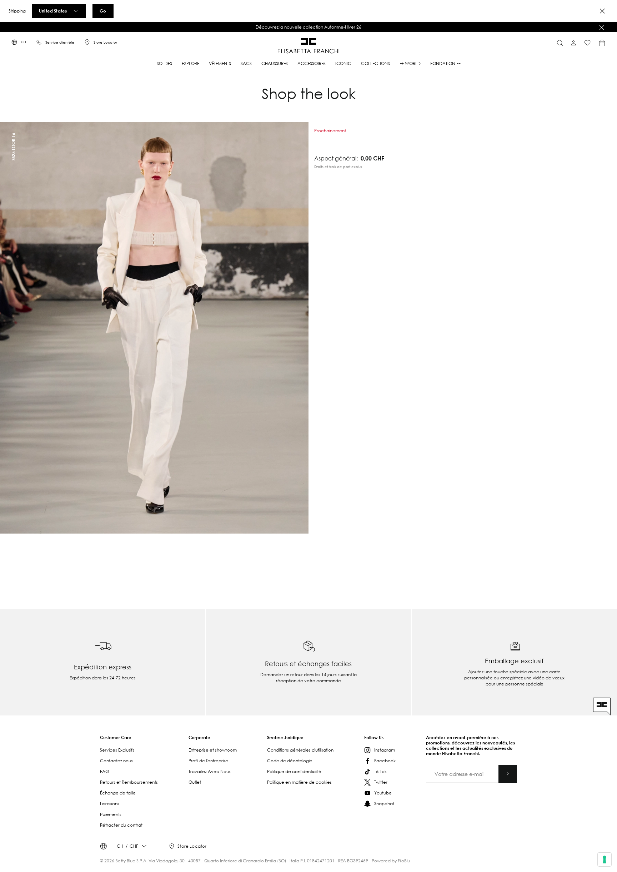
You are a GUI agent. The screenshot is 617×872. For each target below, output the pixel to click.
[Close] (602, 11)
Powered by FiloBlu (391, 861)
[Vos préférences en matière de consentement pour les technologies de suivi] (604, 859)
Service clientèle (59, 42)
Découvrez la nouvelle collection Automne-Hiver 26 (308, 27)
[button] (308, 27)
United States (53, 11)
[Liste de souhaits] (587, 42)
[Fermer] (601, 27)
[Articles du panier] (602, 42)
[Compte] (573, 42)
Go (103, 11)
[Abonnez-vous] (507, 774)
